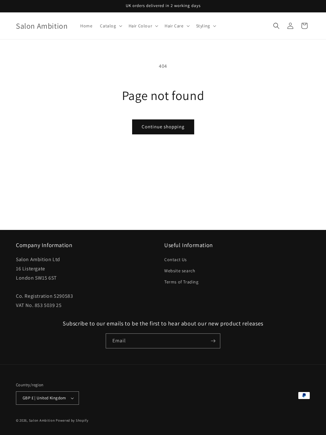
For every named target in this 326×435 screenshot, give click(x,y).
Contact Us (175, 259)
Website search (179, 271)
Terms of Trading (181, 282)
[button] (110, 25)
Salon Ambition (42, 420)
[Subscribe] (213, 340)
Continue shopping (163, 127)
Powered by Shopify (72, 420)
